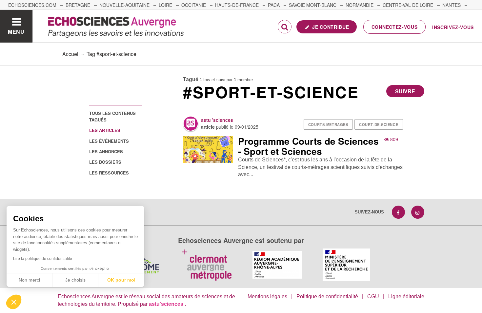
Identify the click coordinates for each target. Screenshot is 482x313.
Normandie (359, 5)
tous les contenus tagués (112, 116)
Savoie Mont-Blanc (312, 5)
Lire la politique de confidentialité (42, 258)
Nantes (451, 5)
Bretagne (78, 5)
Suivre (405, 91)
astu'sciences (167, 304)
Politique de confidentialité (327, 296)
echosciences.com (32, 5)
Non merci (29, 280)
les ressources (109, 173)
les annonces (106, 151)
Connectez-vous (395, 27)
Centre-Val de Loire (408, 5)
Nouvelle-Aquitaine (124, 5)
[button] (14, 302)
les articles (104, 130)
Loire (165, 5)
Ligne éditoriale (406, 296)
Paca (274, 5)
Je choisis (75, 280)
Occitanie (193, 5)
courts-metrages (328, 124)
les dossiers (105, 162)
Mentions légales (267, 296)
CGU (373, 296)
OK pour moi (121, 280)
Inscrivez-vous (453, 27)
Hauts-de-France (237, 5)
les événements (109, 141)
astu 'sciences (217, 120)
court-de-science (378, 124)
